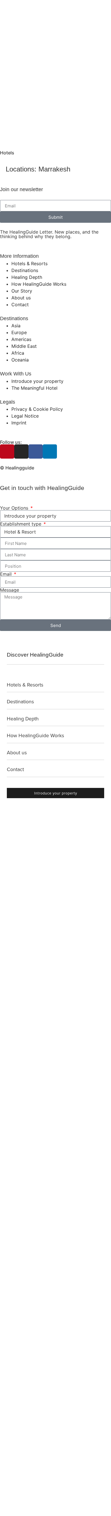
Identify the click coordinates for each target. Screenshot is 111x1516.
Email (6, 574)
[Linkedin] (50, 451)
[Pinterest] (7, 451)
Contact (15, 769)
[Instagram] (21, 451)
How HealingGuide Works (35, 735)
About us (17, 752)
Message (9, 590)
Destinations (20, 701)
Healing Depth (23, 718)
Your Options (15, 508)
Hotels (7, 153)
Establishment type (21, 524)
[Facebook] (35, 451)
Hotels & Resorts (25, 684)
